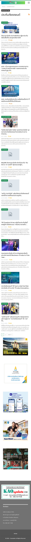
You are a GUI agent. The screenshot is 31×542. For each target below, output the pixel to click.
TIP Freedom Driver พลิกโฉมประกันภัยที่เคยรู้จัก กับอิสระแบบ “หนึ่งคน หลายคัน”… (14, 223)
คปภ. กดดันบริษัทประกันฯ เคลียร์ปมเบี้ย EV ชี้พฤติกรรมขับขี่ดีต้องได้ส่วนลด (15, 100)
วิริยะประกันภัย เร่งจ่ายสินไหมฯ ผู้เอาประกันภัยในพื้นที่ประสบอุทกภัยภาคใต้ (14, 36)
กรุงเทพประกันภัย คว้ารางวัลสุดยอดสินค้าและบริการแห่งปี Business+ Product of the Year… (15, 255)
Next (9, 335)
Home (15, 533)
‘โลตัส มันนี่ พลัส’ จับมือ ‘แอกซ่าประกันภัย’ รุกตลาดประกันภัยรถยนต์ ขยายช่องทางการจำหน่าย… (15, 132)
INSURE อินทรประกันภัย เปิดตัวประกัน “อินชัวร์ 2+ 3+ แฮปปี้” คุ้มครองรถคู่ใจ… (14, 163)
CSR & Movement (6, 117)
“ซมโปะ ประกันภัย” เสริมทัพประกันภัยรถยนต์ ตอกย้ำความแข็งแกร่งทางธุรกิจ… (15, 194)
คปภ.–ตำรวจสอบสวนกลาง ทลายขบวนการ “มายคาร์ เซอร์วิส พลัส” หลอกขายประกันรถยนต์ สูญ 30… (14, 68)
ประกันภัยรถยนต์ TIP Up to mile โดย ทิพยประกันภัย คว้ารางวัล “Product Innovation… (15, 287)
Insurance (4, 22)
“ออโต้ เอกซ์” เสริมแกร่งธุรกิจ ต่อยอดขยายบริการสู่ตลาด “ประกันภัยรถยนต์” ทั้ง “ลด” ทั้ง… (15, 319)
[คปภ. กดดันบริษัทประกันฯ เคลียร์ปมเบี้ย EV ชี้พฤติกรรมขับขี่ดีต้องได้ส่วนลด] (10, 91)
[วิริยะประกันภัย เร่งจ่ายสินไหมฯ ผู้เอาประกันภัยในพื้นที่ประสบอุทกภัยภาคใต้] (10, 27)
